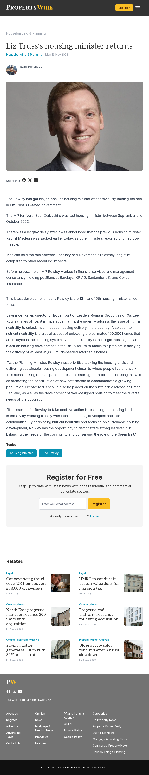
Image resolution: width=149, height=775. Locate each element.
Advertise (12, 726)
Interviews (41, 736)
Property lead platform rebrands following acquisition (99, 615)
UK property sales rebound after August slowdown (99, 650)
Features (40, 743)
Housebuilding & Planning (26, 33)
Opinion (40, 713)
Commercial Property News (22, 639)
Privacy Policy (73, 730)
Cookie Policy (73, 736)
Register (124, 7)
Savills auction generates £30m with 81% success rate (26, 650)
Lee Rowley (51, 453)
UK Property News (104, 720)
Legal (9, 573)
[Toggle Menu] (137, 7)
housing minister (21, 453)
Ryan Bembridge (31, 66)
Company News (15, 604)
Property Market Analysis (94, 639)
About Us (12, 713)
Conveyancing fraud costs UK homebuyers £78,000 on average (26, 584)
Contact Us (13, 743)
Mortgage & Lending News (110, 739)
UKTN (68, 724)
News (38, 720)
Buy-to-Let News (103, 732)
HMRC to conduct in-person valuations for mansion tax (99, 584)
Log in (94, 516)
